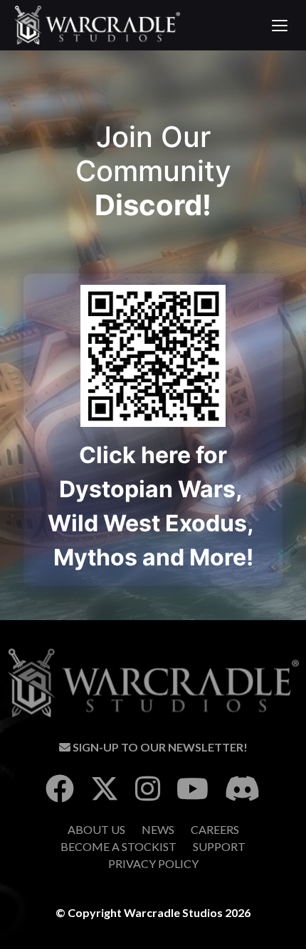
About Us (96, 829)
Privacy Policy (153, 863)
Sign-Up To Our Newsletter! (159, 747)
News (158, 829)
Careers (215, 829)
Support (219, 846)
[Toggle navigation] (279, 25)
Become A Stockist (118, 846)
